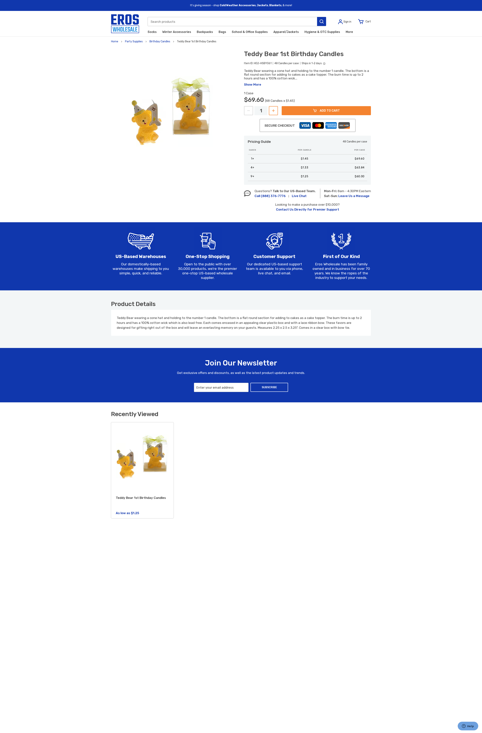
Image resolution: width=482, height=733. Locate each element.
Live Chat (299, 196)
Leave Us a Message (353, 196)
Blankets (275, 5)
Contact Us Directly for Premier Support (307, 209)
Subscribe (269, 387)
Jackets (262, 5)
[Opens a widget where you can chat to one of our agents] (468, 726)
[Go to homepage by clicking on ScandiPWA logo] (125, 23)
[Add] (273, 110)
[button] (321, 21)
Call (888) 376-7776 (270, 196)
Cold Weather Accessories (238, 5)
